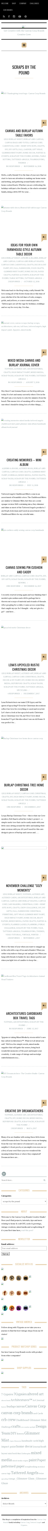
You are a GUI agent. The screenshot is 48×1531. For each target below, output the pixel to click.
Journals (12, 475)
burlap (11, 1406)
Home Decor (29, 152)
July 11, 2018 (32, 485)
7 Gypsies (7, 1394)
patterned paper (13, 1466)
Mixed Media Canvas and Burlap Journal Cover (24, 362)
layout (4, 1453)
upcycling (22, 690)
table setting (16, 278)
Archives (5, 1498)
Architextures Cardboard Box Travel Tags (24, 1015)
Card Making (14, 904)
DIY (6, 149)
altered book (5, 1400)
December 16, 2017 (32, 586)
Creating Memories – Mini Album (24, 462)
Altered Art (20, 368)
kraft (43, 1446)
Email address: (8, 1244)
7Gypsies (9, 368)
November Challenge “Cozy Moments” (24, 887)
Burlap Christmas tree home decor (24, 787)
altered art (35, 1394)
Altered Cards (9, 897)
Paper (41, 1460)
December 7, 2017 (32, 693)
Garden (27, 149)
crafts (16, 1426)
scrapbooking (31, 1466)
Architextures (35, 368)
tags (9, 1473)
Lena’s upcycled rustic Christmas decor (24, 667)
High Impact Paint (20, 372)
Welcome (4, 3)
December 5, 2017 (33, 807)
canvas (20, 1406)
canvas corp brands (17, 1412)
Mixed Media (37, 372)
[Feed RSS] (4, 16)
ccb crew (8, 1419)
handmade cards (30, 1440)
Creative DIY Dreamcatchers (24, 1110)
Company (22, 3)
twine (41, 1473)
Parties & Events (20, 274)
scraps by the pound (20, 156)
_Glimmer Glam (25, 1478)
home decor (24, 1446)
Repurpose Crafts (20, 683)
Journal (37, 1446)
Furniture (7, 914)
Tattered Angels (20, 159)
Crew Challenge (28, 907)
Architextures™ (21, 1400)
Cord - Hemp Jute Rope (25, 146)
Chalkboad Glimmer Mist (31, 1420)
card (35, 1413)
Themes (22, 162)
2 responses (14, 281)
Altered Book (26, 468)
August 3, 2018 (32, 382)
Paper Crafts (38, 475)
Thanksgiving (37, 159)
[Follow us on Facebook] (9, 16)
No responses (13, 166)
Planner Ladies (19, 924)
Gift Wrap (37, 149)
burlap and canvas (33, 139)
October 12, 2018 (31, 281)
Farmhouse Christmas (29, 911)
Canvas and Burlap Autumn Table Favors (24, 133)
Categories (6, 1195)
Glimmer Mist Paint (12, 152)
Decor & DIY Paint (12, 680)
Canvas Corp (35, 142)
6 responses (14, 693)
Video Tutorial (13, 934)
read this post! (27, 1230)
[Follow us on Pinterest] (25, 16)
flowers (20, 1433)
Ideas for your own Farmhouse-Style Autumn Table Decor (24, 249)
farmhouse (24, 268)
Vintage (26, 934)
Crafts (40, 146)
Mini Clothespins (24, 1453)
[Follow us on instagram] (14, 16)
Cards (40, 1413)
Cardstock (8, 146)
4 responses (14, 938)
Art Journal (38, 1400)
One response (13, 586)
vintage (11, 1478)
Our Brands (8, 9)
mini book (12, 1453)
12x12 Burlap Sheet (13, 139)
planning (32, 924)
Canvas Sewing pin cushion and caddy (24, 569)
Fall (20, 149)
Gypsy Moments (15, 1441)
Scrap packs (7, 375)
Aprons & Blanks (29, 258)
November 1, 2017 (31, 938)
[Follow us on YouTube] (20, 16)
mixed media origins (20, 1460)
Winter (35, 934)
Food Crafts (37, 268)
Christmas (30, 676)
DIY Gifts (13, 149)
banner (3, 1407)
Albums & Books (10, 468)
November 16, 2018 (32, 166)
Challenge (6, 1427)
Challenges (34, 3)
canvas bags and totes (17, 142)
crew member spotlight (28, 1427)
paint (33, 1460)
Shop (14, 3)
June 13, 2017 (32, 1028)
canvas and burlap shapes (30, 261)
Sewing (35, 156)
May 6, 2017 (32, 1128)
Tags (40, 928)
